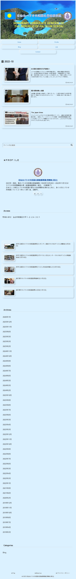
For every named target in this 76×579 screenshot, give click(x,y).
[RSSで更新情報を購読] (41, 193)
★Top (13, 573)
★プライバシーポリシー (63, 573)
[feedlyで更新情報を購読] (38, 193)
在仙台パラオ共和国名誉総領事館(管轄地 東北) (38, 180)
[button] (71, 145)
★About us (38, 573)
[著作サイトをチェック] (35, 193)
